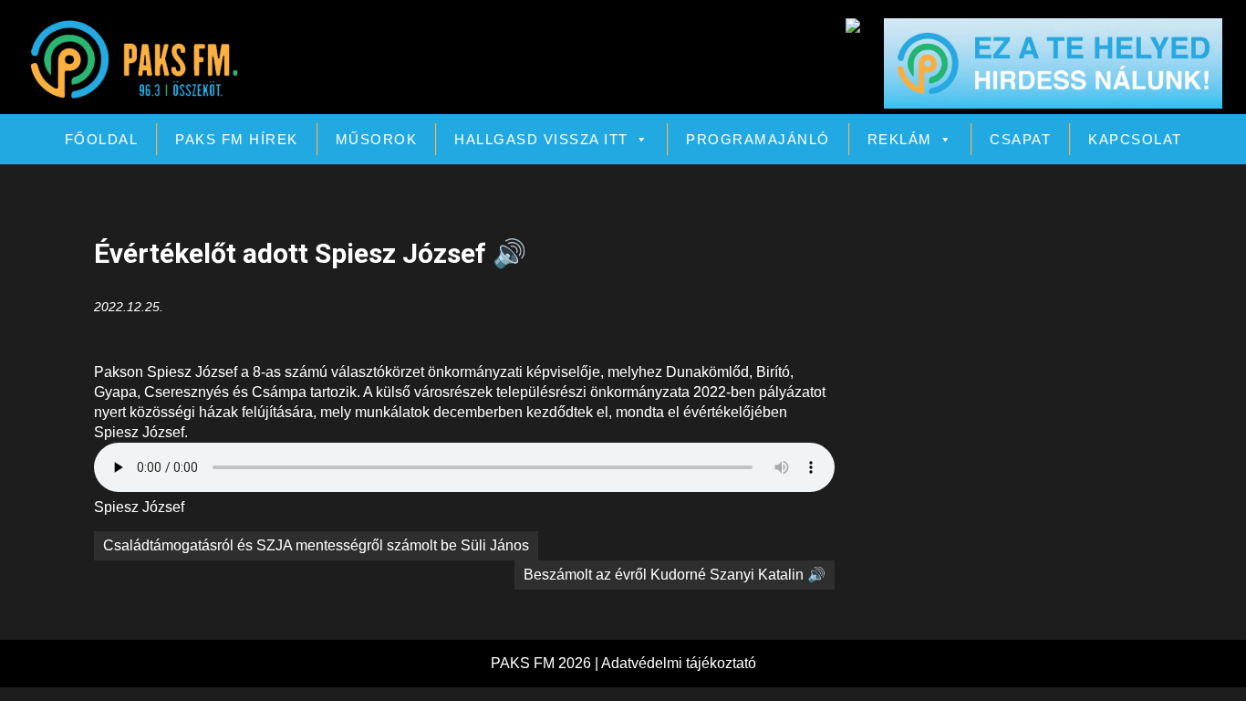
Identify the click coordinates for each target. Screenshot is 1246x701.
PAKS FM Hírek (236, 139)
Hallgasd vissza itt (541, 139)
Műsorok (377, 139)
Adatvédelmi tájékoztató (678, 663)
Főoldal (102, 139)
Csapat (1020, 139)
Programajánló (758, 139)
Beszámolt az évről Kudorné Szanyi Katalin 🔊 (674, 574)
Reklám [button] (899, 139)
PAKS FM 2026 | (546, 663)
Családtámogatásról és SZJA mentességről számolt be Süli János (316, 545)
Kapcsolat (1135, 139)
